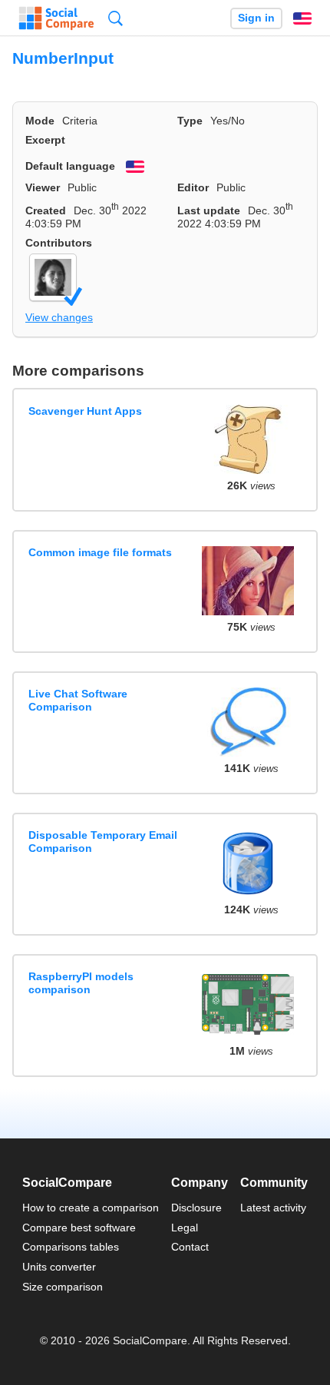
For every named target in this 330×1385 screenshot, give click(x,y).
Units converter (59, 1267)
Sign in (256, 18)
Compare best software (79, 1227)
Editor (193, 187)
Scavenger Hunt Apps (85, 411)
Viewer (42, 187)
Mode (39, 120)
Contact (190, 1247)
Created (45, 210)
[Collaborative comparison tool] (56, 18)
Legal (184, 1227)
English (302, 18)
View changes (59, 317)
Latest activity (273, 1207)
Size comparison (62, 1287)
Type (190, 120)
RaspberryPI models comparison (81, 983)
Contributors (58, 243)
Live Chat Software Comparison (77, 700)
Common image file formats (100, 552)
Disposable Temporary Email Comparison (102, 841)
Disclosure (196, 1207)
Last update (208, 210)
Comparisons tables (70, 1247)
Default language (70, 166)
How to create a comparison (90, 1207)
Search (115, 18)
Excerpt (45, 140)
